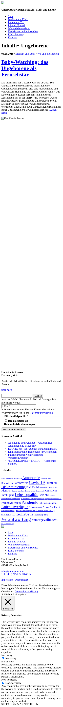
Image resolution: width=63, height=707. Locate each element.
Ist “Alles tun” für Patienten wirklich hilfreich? (32, 448)
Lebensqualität (26, 494)
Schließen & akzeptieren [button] (14, 594)
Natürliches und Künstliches (23, 31)
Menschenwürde (27, 499)
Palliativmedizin (11, 502)
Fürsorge (43, 487)
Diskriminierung (13, 487)
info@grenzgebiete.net (13, 571)
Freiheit (36, 487)
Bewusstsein (7, 483)
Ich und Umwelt (16, 25)
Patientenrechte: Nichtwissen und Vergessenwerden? (25, 456)
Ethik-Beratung (16, 34)
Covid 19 (37, 482)
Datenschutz (21, 579)
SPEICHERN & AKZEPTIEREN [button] (19, 704)
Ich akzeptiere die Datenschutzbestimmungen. (19, 422)
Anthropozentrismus (14, 478)
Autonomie (31, 477)
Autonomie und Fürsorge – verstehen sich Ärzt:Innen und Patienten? (30, 444)
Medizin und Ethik (18, 19)
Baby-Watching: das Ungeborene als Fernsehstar (24, 68)
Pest (51, 507)
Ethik (29, 487)
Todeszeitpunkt (40, 514)
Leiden (43, 495)
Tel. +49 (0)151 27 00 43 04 (16, 574)
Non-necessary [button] (9, 679)
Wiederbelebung (7, 524)
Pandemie (30, 502)
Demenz (51, 482)
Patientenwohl (36, 507)
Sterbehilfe (5, 515)
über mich (6, 389)
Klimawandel (30, 491)
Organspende (39, 499)
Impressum (7, 579)
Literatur (51, 495)
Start (10, 16)
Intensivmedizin (18, 491)
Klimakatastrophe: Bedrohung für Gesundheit (32, 451)
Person (46, 507)
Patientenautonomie (48, 503)
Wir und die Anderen (19, 28)
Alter (3, 478)
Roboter (58, 507)
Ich (56, 487)
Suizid (12, 515)
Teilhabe (22, 514)
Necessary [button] (6, 655)
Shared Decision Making (45, 511)
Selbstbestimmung (8, 511)
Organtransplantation (53, 499)
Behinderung (46, 478)
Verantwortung (16, 519)
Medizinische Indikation (10, 499)
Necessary (10, 658)
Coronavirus (20, 482)
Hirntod (51, 487)
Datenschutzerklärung (41, 412)
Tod (31, 515)
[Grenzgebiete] (2, 3)
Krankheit (40, 491)
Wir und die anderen (48, 53)
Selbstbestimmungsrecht (25, 511)
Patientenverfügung (15, 507)
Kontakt (12, 37)
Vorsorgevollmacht (44, 519)
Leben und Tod (16, 22)
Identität (6, 490)
